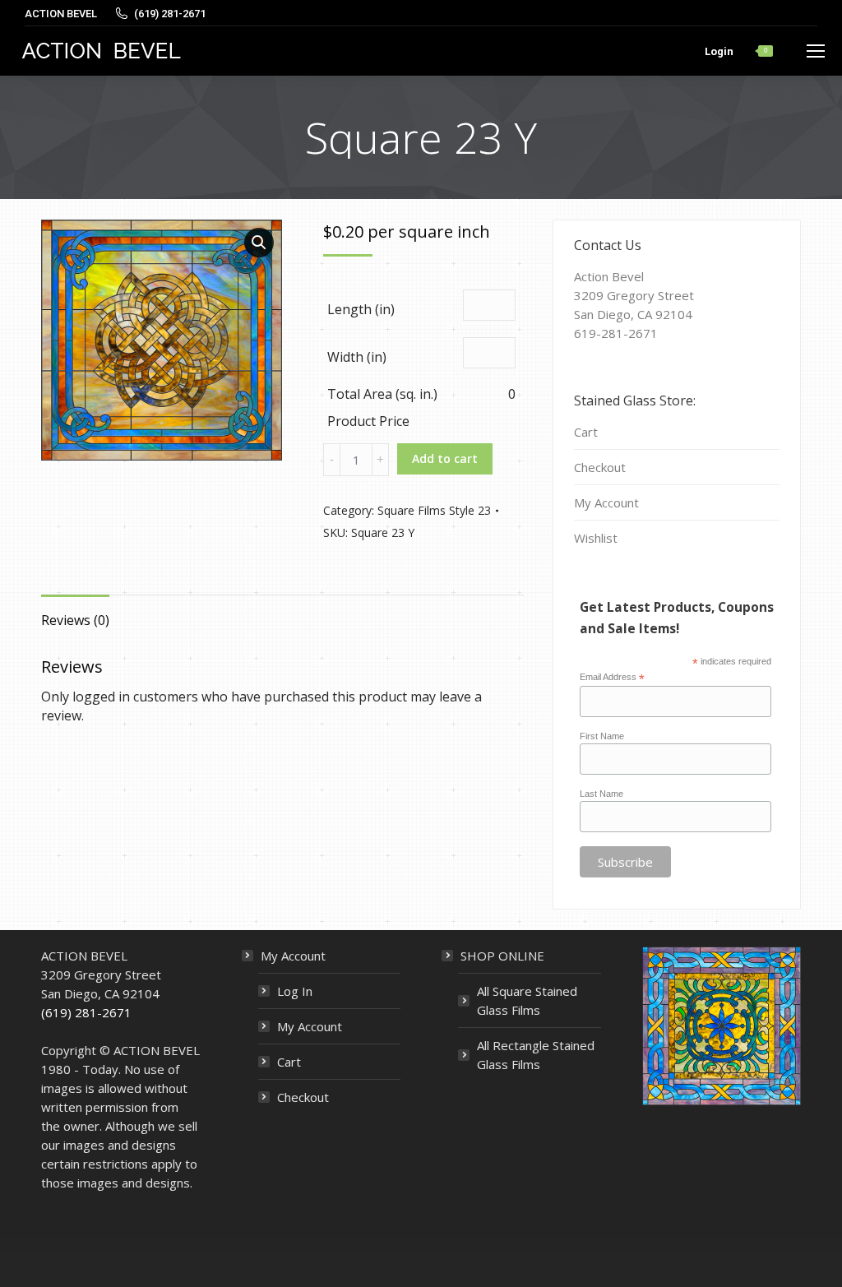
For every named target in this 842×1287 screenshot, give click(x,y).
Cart (586, 432)
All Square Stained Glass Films (527, 1000)
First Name (602, 736)
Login (719, 51)
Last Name (601, 794)
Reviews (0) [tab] (75, 620)
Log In (294, 991)
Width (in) (356, 357)
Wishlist (596, 538)
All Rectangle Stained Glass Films (535, 1054)
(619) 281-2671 (86, 1012)
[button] (259, 242)
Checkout (600, 467)
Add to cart (445, 458)
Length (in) (361, 309)
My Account (606, 502)
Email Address (612, 677)
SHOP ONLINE (502, 955)
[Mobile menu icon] (816, 51)
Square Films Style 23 (434, 510)
